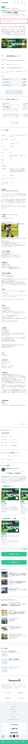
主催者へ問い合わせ (14, 554)
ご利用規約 (14, 711)
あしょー (8, 103)
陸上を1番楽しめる (7, 106)
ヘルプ (14, 704)
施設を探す (7, 698)
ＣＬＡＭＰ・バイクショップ (14, 667)
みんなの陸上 (4, 503)
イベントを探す (7, 692)
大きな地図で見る (23, 424)
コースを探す (20, 698)
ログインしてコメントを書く (14, 455)
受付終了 (23, 741)
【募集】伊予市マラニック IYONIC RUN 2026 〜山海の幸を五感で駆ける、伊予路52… (17, 574)
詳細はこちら (12, 178)
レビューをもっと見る (14, 122)
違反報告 (25, 549)
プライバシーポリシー (14, 714)
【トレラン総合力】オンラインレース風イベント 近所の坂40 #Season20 (17, 605)
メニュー (25, 3)
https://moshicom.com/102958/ (8, 340)
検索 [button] (18, 3)
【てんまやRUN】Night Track (14, 627)
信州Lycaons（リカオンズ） (13, 468)
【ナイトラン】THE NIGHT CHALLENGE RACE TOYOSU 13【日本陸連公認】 (17, 582)
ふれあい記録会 (11, 619)
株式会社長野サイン (12, 651)
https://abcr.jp (4, 403)
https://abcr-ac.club (13, 143)
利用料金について (14, 709)
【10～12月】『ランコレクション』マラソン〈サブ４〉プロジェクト (17, 636)
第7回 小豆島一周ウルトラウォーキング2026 (17, 589)
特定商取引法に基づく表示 (14, 719)
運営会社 (14, 716)
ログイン (21, 3)
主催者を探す (20, 692)
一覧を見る (23, 485)
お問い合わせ (14, 706)
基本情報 (3, 741)
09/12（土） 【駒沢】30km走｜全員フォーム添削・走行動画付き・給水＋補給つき (17, 612)
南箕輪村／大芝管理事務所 (13, 659)
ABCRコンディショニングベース (17, 279)
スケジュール (9, 741)
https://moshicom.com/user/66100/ (17, 405)
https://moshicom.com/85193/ (8, 346)
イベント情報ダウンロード (14, 562)
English (15, 2)
